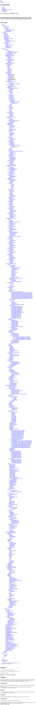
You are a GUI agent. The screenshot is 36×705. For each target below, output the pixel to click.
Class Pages (4, 8)
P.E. (10, 559)
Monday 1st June (12, 467)
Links (10, 300)
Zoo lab (7, 640)
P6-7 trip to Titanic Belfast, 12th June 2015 (12, 644)
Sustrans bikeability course (10, 639)
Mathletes (11, 262)
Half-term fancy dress (11, 622)
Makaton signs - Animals (15, 391)
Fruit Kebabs (12, 394)
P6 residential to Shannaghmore (10, 643)
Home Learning (12, 278)
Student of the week (13, 198)
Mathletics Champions (13, 482)
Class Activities (12, 156)
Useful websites (12, 224)
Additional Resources (13, 423)
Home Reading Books (13, 469)
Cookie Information (5, 660)
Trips (10, 537)
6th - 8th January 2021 (15, 342)
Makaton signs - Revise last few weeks (17, 390)
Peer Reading (12, 590)
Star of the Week (10, 69)
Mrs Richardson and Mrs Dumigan (15, 83)
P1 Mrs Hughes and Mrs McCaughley (13, 120)
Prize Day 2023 (8, 609)
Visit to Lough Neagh (13, 605)
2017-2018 (7, 616)
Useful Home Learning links (16, 362)
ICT (12, 186)
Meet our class (12, 190)
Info (10, 368)
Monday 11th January (15, 325)
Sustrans (7, 45)
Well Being (11, 93)
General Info (12, 401)
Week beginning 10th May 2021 (16, 314)
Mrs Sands (9, 509)
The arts (13, 184)
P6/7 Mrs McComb (11, 370)
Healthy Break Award (13, 603)
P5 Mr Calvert (10, 360)
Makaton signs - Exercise (15, 392)
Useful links (9, 58)
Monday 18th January (15, 324)
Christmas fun (14, 274)
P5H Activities (12, 97)
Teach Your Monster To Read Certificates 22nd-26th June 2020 (21, 447)
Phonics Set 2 (12, 425)
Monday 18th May (12, 475)
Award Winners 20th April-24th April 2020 (18, 431)
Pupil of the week (12, 180)
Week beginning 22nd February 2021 (17, 310)
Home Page (2, 2)
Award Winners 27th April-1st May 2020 (18, 432)
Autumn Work (12, 485)
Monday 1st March (14, 320)
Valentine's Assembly (13, 550)
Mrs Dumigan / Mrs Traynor (12, 532)
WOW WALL (10, 71)
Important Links (12, 159)
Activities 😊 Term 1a (11, 77)
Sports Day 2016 (8, 633)
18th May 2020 (14, 421)
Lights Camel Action (11, 621)
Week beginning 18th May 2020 (16, 453)
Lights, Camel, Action (13, 543)
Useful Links (10, 53)
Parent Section (12, 199)
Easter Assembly (12, 577)
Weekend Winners (12, 126)
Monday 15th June (12, 465)
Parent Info (11, 288)
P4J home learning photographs (14, 355)
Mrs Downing (10, 533)
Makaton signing (12, 388)
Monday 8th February (15, 322)
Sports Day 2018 (10, 617)
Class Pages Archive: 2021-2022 (11, 218)
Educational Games (14, 303)
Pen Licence (11, 205)
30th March (13, 413)
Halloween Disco (10, 614)
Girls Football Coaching (13, 232)
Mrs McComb (10, 516)
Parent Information (12, 99)
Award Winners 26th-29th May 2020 (17, 435)
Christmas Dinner (8, 636)
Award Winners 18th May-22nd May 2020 (18, 434)
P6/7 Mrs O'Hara (10, 155)
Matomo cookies (5, 691)
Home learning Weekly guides (14, 350)
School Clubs (6, 37)
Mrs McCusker (10, 524)
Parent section (12, 252)
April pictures (14, 270)
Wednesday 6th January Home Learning (18, 326)
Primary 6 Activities (13, 154)
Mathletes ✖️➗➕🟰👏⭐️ (12, 79)
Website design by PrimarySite (6, 663)
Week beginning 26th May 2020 (16, 454)
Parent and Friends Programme (10, 40)
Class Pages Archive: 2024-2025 (11, 81)
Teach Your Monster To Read (14, 439)
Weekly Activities (14, 397)
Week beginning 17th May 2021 (16, 315)
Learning (11, 183)
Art (10, 136)
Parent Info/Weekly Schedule (14, 382)
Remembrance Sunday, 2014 (10, 648)
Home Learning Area (13, 517)
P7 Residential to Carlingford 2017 (11, 628)
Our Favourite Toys (13, 234)
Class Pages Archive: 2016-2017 (11, 566)
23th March (13, 412)
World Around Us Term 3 (13, 471)
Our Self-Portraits (12, 233)
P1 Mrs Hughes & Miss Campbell (11, 52)
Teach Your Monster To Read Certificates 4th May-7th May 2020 (21, 444)
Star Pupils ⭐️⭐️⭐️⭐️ (11, 78)
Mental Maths (12, 512)
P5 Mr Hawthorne (10, 95)
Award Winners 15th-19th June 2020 (17, 438)
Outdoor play (14, 273)
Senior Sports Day (12, 619)
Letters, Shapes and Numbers (16, 267)
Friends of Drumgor (7, 42)
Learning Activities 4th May (14, 477)
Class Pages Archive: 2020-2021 (11, 263)
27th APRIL (13, 415)
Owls (10, 593)
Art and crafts (4, 11)
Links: (5, 652)
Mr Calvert (9, 506)
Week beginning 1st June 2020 (16, 455)
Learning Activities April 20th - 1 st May (16, 478)
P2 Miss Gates (10, 227)
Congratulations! (12, 527)
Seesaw (13, 301)
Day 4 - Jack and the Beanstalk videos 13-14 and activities (22, 339)
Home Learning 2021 (13, 371)
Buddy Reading (12, 572)
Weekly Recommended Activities (16, 491)
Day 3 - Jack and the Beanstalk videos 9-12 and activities (22, 338)
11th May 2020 (14, 420)
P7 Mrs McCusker (8, 73)
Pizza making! (14, 275)
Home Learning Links (15, 373)
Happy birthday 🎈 (11, 60)
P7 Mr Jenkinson (10, 111)
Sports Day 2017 (8, 627)
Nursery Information (13, 265)
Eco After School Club (9, 44)
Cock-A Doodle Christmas (10, 637)
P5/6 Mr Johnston (10, 98)
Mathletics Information (13, 175)
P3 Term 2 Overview (15, 328)
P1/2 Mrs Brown (10, 172)
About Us (3, 25)
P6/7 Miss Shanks (10, 208)
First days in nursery (15, 277)
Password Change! (12, 472)
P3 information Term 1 (13, 484)
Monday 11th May (12, 476)
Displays (11, 553)
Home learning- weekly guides (14, 354)
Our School (4, 32)
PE (10, 529)
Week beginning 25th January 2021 (17, 307)
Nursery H (11, 119)
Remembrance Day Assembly (14, 600)
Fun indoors (13, 272)
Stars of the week (10, 64)
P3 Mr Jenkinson (10, 123)
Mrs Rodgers (10, 607)
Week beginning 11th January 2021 (17, 306)
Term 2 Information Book (13, 480)
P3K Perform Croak (13, 481)
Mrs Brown (9, 395)
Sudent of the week (12, 251)
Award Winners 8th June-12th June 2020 (18, 437)
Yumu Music (12, 458)
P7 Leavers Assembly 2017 (10, 624)
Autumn (13, 276)
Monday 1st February (15, 323)
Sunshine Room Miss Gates (10, 55)
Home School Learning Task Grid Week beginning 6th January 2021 (22, 292)
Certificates (9, 57)
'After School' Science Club (16, 522)
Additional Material (14, 399)
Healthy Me (8, 46)
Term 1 (9, 66)
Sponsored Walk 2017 (9, 626)
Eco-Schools (6, 43)
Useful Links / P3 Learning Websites (15, 236)
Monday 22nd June (12, 464)
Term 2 (9, 67)
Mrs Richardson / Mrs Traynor (12, 386)
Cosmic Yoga (14, 302)
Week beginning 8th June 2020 (16, 461)
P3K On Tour (12, 546)
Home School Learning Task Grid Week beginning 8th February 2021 (22, 296)
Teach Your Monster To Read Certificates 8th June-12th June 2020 (21, 443)
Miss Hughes (12, 167)
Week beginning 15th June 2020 (16, 456)
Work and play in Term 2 (13, 579)
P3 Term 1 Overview (15, 329)
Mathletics (9, 61)
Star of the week (12, 171)
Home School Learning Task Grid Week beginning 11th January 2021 (22, 293)
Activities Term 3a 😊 (11, 74)
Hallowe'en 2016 (8, 630)
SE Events (7, 41)
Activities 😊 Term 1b (11, 76)
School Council (6, 39)
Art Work (11, 486)
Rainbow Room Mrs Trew (10, 54)
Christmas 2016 (12, 584)
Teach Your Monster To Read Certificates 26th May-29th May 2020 (22, 442)
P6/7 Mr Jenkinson (9, 72)
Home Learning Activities (13, 396)
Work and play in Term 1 (13, 585)
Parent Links (12, 369)
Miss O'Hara (10, 574)
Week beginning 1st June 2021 (16, 317)
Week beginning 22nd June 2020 (16, 457)
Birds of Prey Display (13, 586)
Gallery (5, 608)
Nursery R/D (12, 118)
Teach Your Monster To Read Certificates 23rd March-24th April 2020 (22, 440)
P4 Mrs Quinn (10, 124)
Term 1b (11, 403)
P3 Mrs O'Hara (10, 237)
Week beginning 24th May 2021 (16, 316)
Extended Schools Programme (10, 29)
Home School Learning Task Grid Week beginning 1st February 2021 (22, 295)
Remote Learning (6, 36)
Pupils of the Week (12, 377)
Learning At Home (12, 319)
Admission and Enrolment (8, 31)
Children (3, 48)
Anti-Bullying (12, 560)
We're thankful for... (14, 523)
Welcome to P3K (12, 547)
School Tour (6, 34)
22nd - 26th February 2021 (16, 334)
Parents (11, 202)
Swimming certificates (13, 601)
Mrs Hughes (10, 534)
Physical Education (12, 501)
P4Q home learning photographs (14, 352)
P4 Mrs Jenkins (4, 10)
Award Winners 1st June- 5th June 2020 (17, 436)
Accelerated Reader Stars (13, 380)
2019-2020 (7, 610)
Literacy (11, 91)
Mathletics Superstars (13, 129)
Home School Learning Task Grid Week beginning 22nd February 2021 (22, 297)
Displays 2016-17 (12, 582)
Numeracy (11, 92)
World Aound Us (12, 595)
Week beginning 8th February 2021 (17, 309)
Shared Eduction (12, 502)
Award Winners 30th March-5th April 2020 (18, 430)
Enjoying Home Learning (15, 520)
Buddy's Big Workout (13, 578)
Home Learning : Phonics (13, 424)
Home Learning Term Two (14, 361)
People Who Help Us (15, 269)
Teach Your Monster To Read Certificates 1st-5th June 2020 (20, 445)
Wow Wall (11, 561)
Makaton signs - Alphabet (15, 389)
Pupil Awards (12, 133)
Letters (5, 656)
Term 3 (9, 68)
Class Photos (12, 255)
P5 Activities (12, 140)
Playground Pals (12, 528)
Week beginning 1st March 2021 (16, 311)
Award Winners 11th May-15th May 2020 (18, 433)
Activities (11, 114)
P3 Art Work (12, 330)
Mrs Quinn (9, 492)
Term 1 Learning (12, 235)
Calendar (5, 655)
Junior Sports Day (10, 612)
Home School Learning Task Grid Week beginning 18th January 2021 (22, 294)
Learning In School (12, 327)
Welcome (5, 27)
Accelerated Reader (14, 103)
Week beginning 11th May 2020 (16, 452)
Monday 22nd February (15, 321)
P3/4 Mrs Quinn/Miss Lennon (12, 179)
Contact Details (6, 26)
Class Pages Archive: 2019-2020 (11, 385)
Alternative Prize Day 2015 (10, 641)
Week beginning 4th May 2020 (16, 451)
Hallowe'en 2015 (12, 604)
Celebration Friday (12, 206)
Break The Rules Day (15, 268)
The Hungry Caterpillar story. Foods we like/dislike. (19, 393)
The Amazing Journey (13, 583)
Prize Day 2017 (8, 625)
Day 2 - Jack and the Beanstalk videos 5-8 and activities (22, 337)
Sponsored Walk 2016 (9, 631)
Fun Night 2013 (8, 649)
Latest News (6, 654)
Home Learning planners (15, 363)
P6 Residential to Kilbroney (12, 613)
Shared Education (12, 405)
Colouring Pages (12, 448)
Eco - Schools (12, 132)
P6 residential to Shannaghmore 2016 (11, 632)
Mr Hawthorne (10, 503)
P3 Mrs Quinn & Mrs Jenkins (10, 59)
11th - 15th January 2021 (15, 341)
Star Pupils (11, 115)
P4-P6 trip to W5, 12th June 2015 (11, 645)
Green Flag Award (8, 47)
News (3, 653)
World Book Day (12, 483)
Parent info (11, 285)
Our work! (11, 468)
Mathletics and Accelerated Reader (15, 101)
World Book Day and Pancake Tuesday (15, 580)
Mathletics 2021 (12, 305)
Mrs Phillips (9, 564)
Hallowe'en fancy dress (9, 638)
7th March (11, 108)
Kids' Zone (5, 651)
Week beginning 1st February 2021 (17, 308)
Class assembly (12, 602)
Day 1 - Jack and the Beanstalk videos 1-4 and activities (22, 336)
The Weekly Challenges (15, 521)
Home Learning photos (13, 279)
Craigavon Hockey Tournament (12, 623)
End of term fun (12, 94)
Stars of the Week (12, 100)
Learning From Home (13, 479)
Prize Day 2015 (8, 642)
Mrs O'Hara (9, 489)
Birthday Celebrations (9, 650)
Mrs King (9, 463)
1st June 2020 (14, 418)
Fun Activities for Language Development (18, 304)
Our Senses (13, 271)
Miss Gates (9, 410)
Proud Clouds (12, 207)
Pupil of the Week (12, 196)
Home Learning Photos (15, 374)
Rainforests (11, 513)
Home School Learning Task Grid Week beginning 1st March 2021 (22, 298)
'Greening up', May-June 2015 (10, 646)
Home (3, 7)
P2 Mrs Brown (8, 56)
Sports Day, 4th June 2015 (10, 647)
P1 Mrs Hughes (10, 84)
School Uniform (8, 30)
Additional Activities (13, 515)
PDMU (13, 187)
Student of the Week (13, 364)
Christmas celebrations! (9, 635)
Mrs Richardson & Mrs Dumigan (16, 281)
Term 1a (11, 402)
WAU (10, 131)
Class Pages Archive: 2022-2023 (7, 9)
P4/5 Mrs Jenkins (10, 130)
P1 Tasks (15, 398)
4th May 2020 (14, 419)
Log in (1, 1)
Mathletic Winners (12, 258)
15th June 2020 (14, 416)
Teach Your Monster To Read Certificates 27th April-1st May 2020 (21, 441)
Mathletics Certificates (13, 157)
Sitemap (3, 659)
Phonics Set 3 (12, 426)
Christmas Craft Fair (11, 615)
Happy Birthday (12, 125)
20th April (13, 414)
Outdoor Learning (12, 449)
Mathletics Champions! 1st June (14, 470)
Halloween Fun (12, 487)
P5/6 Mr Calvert (10, 250)
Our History (6, 33)
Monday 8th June (12, 466)
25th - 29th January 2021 (15, 340)
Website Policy (4, 661)
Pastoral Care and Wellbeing (8, 38)
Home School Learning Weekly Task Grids (16, 291)
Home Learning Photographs (14, 428)
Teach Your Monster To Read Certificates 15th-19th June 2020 (21, 446)
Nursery (7, 50)
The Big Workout (10, 620)
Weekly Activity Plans (15, 372)
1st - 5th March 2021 (15, 333)
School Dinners (6, 35)
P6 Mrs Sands (8, 65)
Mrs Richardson (12, 168)
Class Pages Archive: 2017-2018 (11, 531)
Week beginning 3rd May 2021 (16, 313)
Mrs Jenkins (9, 495)
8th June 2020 (14, 417)
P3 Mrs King (10, 178)
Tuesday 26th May (12, 474)
